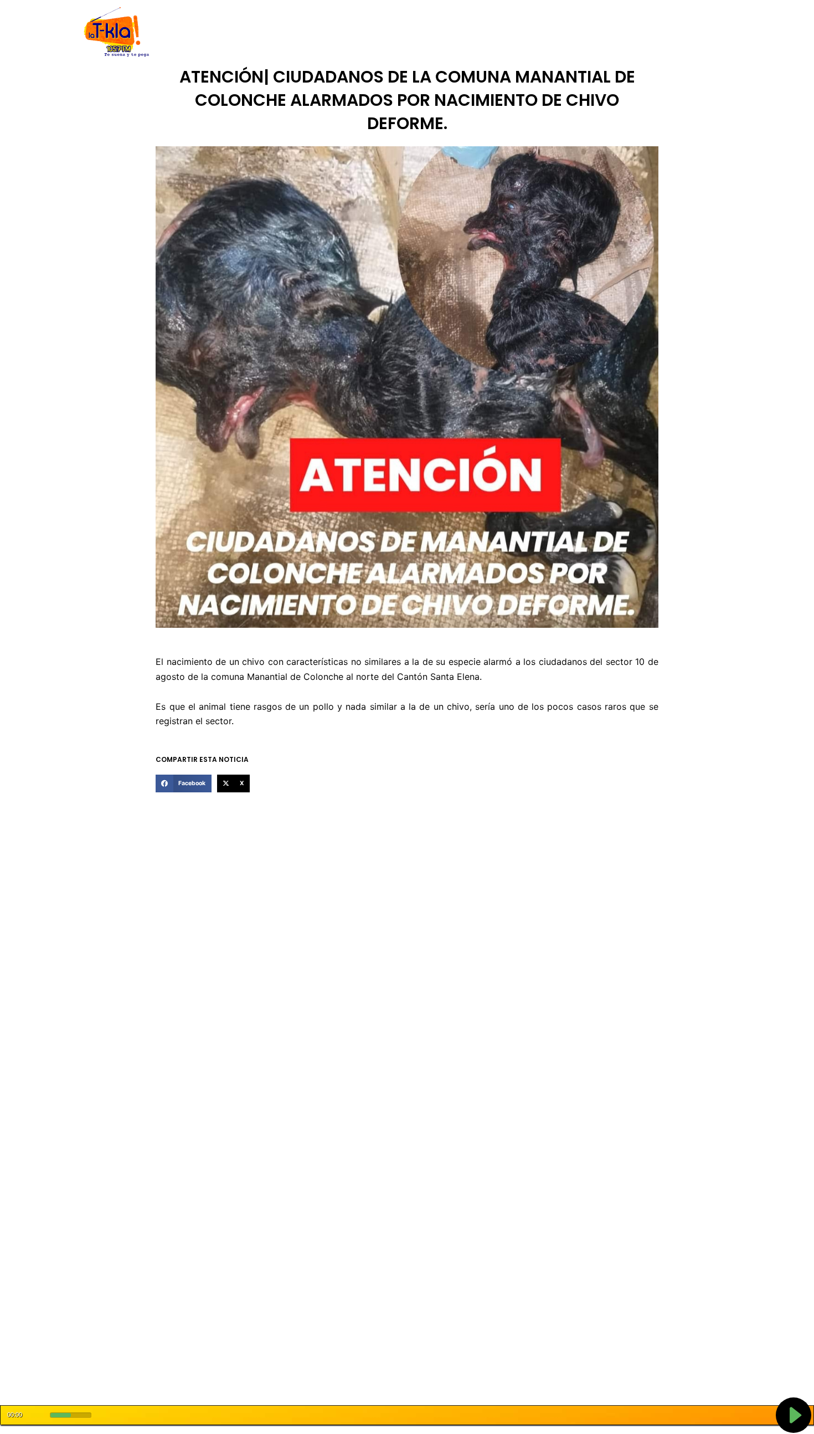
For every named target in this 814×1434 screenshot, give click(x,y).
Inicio (202, 32)
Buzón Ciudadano (580, 32)
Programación (459, 32)
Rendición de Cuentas (380, 32)
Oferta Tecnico (654, 32)
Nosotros (240, 32)
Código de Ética (298, 32)
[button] (183, 783)
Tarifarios (517, 32)
